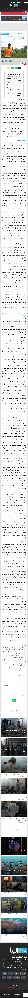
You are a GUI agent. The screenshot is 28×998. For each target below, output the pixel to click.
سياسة (16, 974)
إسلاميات (10, 974)
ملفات (4, 978)
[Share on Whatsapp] (11, 61)
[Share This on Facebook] (3, 61)
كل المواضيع (19, 2)
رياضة (19, 68)
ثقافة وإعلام (22, 34)
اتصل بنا (13, 2)
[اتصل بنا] (19, 8)
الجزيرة (10, 829)
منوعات (9, 978)
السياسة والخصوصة (25, 991)
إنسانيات (23, 978)
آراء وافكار (22, 974)
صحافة (17, 34)
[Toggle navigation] (26, 11)
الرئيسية (26, 2)
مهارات (16, 68)
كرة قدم (12, 68)
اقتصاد (4, 974)
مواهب (9, 68)
